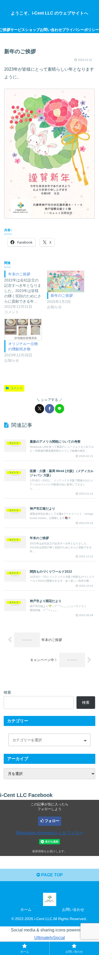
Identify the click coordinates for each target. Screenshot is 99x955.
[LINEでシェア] (59, 408)
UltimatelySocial (49, 937)
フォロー (52, 821)
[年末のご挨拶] (25, 293)
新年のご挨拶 (62, 295)
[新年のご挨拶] (65, 281)
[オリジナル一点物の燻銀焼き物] (23, 329)
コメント (16, 388)
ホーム (25, 909)
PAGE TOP (51, 875)
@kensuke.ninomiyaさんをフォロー (49, 833)
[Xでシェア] (39, 408)
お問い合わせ (73, 909)
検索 (7, 692)
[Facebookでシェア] (49, 408)
